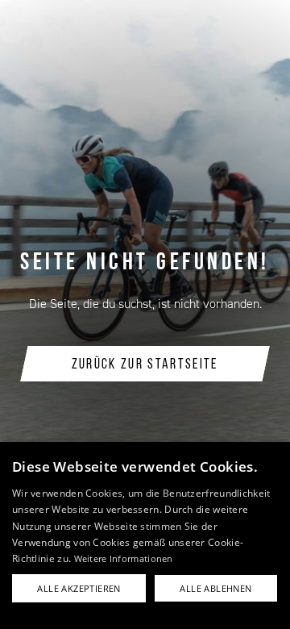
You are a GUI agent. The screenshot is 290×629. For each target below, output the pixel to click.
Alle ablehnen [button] (215, 588)
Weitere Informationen (123, 558)
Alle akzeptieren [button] (78, 588)
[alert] (145, 535)
